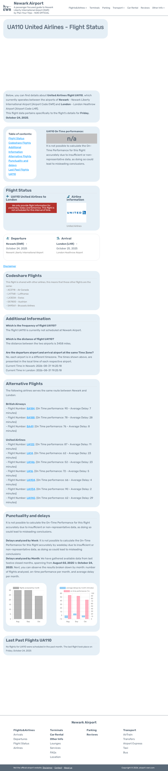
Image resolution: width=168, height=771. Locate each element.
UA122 (30, 444)
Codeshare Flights (20, 142)
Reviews (145, 7)
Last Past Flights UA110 (19, 172)
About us (68, 768)
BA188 (31, 417)
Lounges (55, 743)
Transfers (129, 739)
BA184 (31, 408)
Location (55, 757)
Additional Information (16, 149)
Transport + (119, 7)
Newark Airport (28, 3)
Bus (125, 752)
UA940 (31, 497)
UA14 (30, 453)
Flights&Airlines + (78, 7)
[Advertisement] (84, 64)
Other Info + (158, 7)
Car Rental (132, 7)
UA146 (31, 462)
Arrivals (18, 734)
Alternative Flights (20, 156)
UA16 (30, 471)
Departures (20, 739)
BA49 (30, 426)
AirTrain (128, 734)
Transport (129, 730)
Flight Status (16, 138)
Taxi (125, 747)
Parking (106, 7)
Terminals (95, 7)
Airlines (18, 747)
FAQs (53, 752)
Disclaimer (47, 768)
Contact (58, 768)
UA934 (31, 489)
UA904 (31, 480)
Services (55, 747)
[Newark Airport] (7, 8)
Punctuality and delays (18, 163)
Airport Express (132, 743)
